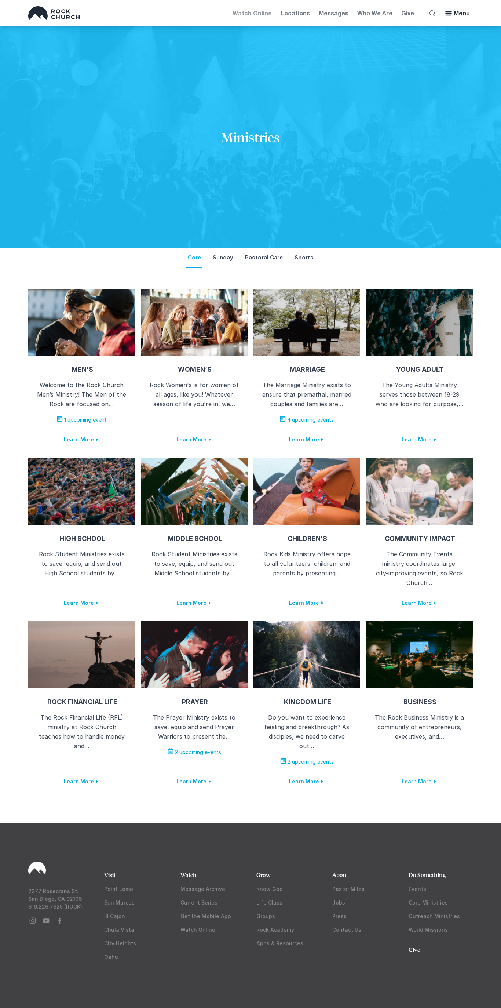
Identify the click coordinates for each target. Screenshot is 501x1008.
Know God (269, 889)
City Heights (120, 943)
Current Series (198, 902)
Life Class (269, 902)
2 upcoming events (197, 752)
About (340, 874)
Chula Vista (119, 930)
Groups (265, 916)
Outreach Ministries (434, 916)
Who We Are (374, 13)
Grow (263, 874)
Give (407, 13)
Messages (333, 13)
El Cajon (114, 916)
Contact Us (346, 930)
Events (417, 889)
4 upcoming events (310, 419)
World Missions (428, 930)
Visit (110, 874)
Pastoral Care (264, 257)
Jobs (338, 902)
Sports (304, 257)
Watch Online (252, 13)
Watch (188, 874)
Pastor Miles (348, 889)
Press (339, 916)
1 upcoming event (85, 419)
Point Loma (118, 889)
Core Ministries (428, 902)
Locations (295, 13)
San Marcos (119, 902)
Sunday (223, 257)
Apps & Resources (279, 943)
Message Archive (202, 889)
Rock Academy (275, 930)
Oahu (111, 957)
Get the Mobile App (205, 916)
